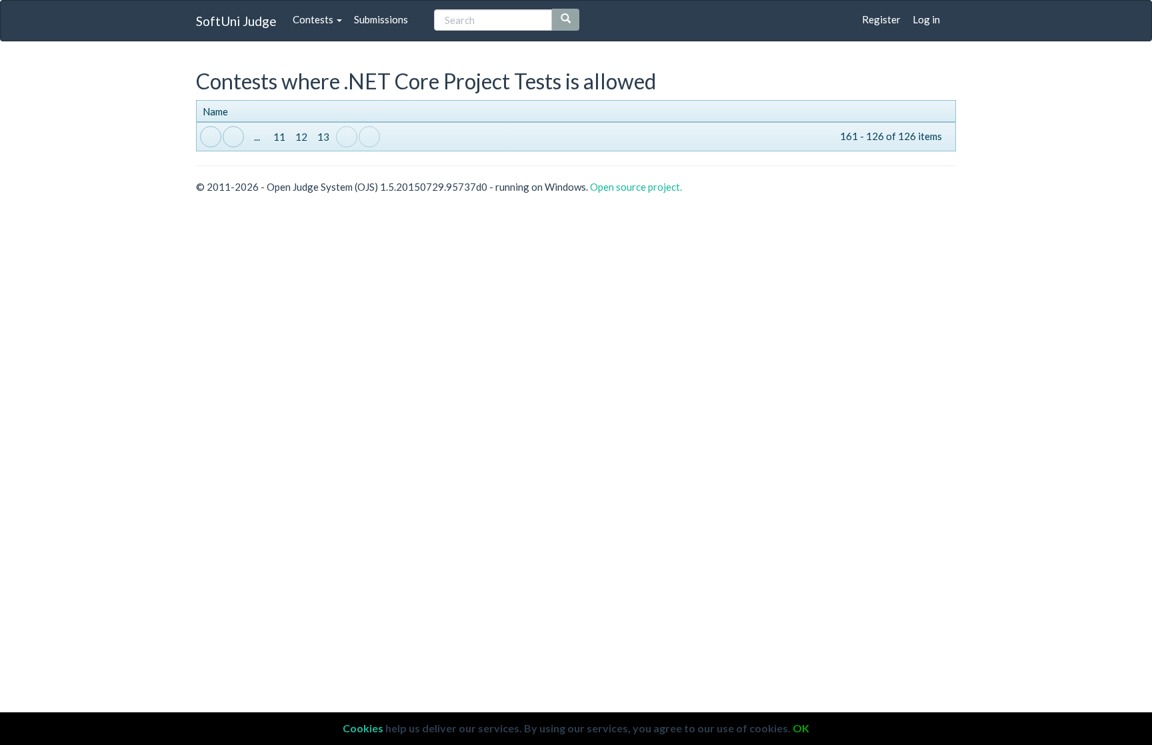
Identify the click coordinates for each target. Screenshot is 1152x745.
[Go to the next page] (346, 136)
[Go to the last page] (369, 136)
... (257, 137)
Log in (926, 19)
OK (801, 728)
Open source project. (636, 187)
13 (323, 137)
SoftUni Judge (236, 21)
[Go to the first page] (210, 136)
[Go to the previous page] (233, 136)
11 (279, 137)
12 (301, 137)
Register (881, 19)
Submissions (381, 19)
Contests (314, 19)
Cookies (363, 728)
